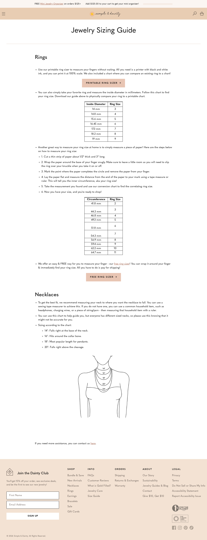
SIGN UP (33, 516)
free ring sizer (122, 264)
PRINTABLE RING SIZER (102, 83)
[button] (196, 13)
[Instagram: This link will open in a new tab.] (180, 528)
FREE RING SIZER (102, 277)
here (93, 443)
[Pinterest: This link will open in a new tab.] (186, 528)
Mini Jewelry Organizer (51, 4)
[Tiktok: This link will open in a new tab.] (191, 528)
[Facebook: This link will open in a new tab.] (174, 528)
